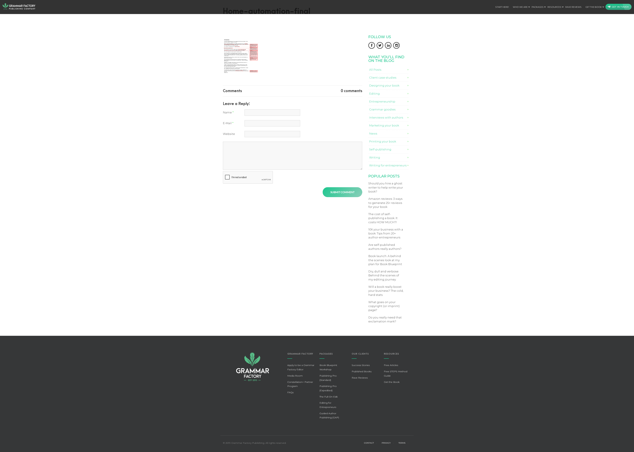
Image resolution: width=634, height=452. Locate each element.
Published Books (361, 371)
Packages (538, 7)
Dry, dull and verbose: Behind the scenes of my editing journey (383, 275)
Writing (374, 157)
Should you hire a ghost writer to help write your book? (385, 187)
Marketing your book (384, 125)
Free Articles (391, 365)
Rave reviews (573, 7)
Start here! (502, 7)
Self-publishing (380, 149)
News (373, 133)
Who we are (520, 7)
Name (228, 112)
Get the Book (593, 7)
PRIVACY (386, 443)
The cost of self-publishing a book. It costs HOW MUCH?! (383, 218)
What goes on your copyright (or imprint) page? (384, 306)
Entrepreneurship (382, 101)
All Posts (375, 69)
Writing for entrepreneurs (388, 165)
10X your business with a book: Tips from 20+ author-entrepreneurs (385, 233)
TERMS (401, 443)
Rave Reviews (360, 377)
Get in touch (620, 6)
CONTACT (369, 443)
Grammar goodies (382, 109)
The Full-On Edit (328, 396)
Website (229, 134)
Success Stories (361, 365)
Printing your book (382, 141)
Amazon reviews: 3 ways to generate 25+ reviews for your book (385, 203)
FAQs (290, 392)
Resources (554, 7)
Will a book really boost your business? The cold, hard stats (385, 290)
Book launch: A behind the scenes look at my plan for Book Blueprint (385, 260)
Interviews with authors (386, 117)
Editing (374, 93)
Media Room (295, 375)
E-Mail (228, 123)
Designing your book (384, 85)
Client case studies (382, 77)
